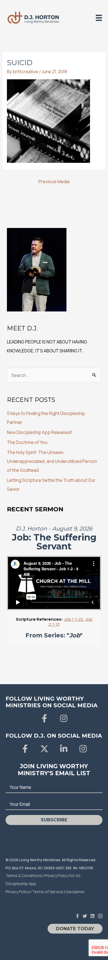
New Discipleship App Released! (39, 432)
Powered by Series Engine (54, 656)
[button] (44, 718)
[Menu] (99, 18)
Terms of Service (47, 891)
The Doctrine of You (27, 442)
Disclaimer (75, 891)
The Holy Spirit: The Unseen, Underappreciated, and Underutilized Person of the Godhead (52, 461)
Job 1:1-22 (73, 619)
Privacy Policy (18, 891)
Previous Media (54, 181)
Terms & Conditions (24, 875)
